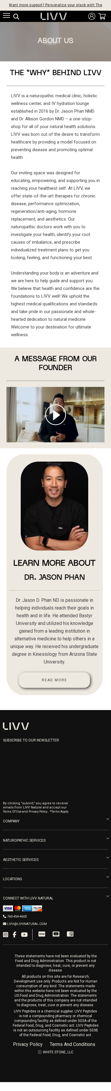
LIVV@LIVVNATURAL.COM (27, 924)
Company (11, 821)
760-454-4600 (17, 916)
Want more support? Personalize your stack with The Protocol (55, 5)
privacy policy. (38, 811)
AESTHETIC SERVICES (20, 860)
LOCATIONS (12, 879)
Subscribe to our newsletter (31, 740)
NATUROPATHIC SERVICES (24, 840)
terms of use (12, 811)
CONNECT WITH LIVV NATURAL (28, 898)
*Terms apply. (59, 811)
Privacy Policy (28, 1044)
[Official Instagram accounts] (5, 935)
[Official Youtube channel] (24, 935)
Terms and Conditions (72, 1044)
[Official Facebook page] (15, 935)
